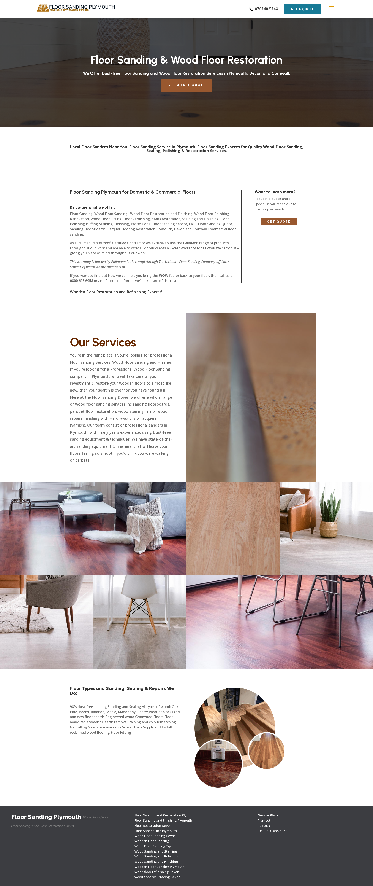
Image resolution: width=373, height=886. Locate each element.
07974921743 (266, 8)
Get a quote (302, 9)
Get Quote (278, 221)
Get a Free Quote (187, 85)
